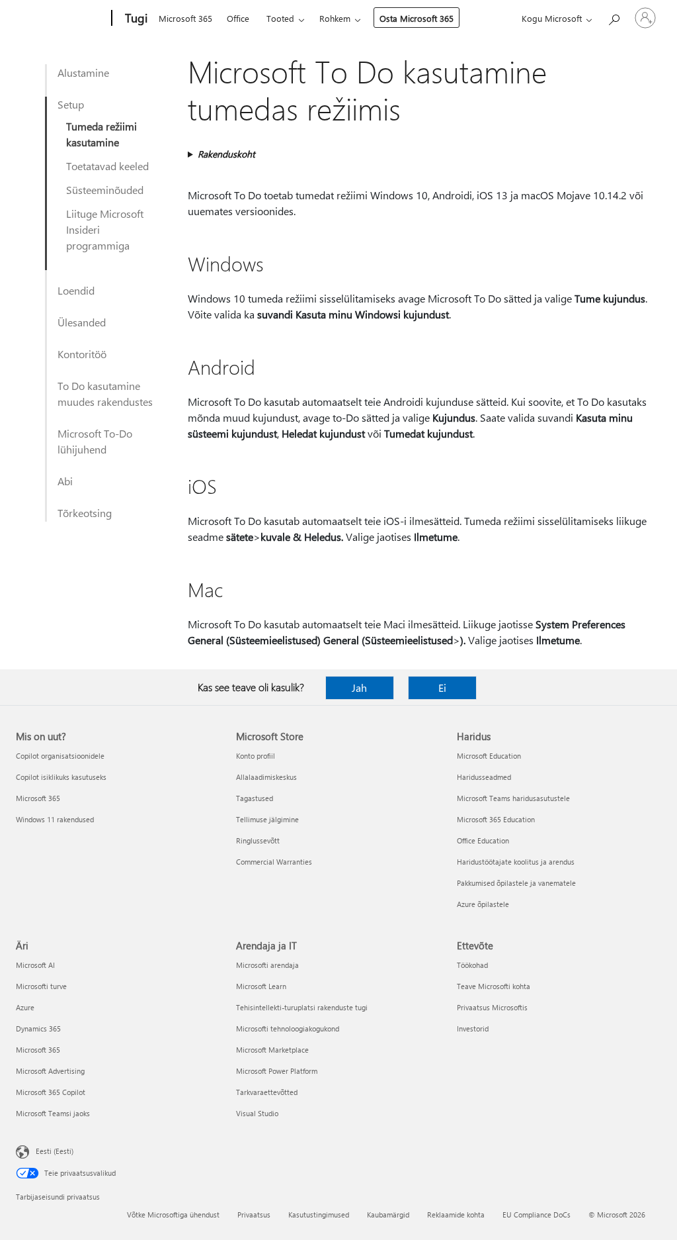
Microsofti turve (41, 986)
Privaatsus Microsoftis (492, 1007)
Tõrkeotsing (85, 513)
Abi (65, 481)
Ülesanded (82, 322)
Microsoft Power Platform (276, 1071)
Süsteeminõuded (104, 190)
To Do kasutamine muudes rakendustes (105, 393)
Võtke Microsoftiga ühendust (173, 1214)
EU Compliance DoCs (536, 1214)
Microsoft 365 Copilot (50, 1092)
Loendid (76, 290)
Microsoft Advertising (50, 1071)
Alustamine (83, 72)
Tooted (280, 18)
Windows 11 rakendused (55, 819)
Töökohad (472, 965)
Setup (71, 104)
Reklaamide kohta (456, 1214)
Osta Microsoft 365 (416, 18)
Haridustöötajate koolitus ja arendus (516, 862)
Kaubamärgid (388, 1214)
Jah (359, 687)
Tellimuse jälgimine (267, 819)
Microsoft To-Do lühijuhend (95, 441)
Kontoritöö (82, 354)
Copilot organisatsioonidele (60, 756)
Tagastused (254, 798)
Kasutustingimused (318, 1214)
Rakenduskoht (226, 154)
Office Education (483, 840)
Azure (25, 1007)
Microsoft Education (489, 756)
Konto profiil (255, 756)
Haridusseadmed (484, 777)
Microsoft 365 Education (496, 819)
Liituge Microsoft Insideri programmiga (104, 229)
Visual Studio (257, 1113)
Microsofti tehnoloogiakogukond (287, 1028)
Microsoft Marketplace (272, 1050)
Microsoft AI (35, 965)
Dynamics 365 (38, 1028)
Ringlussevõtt (258, 840)
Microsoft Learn (261, 986)
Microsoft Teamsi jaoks (53, 1113)
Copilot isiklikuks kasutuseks (61, 777)
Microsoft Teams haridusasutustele (513, 798)
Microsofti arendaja (267, 965)
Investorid (473, 1028)
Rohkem (334, 18)
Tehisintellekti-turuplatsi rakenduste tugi (302, 1007)
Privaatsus (253, 1214)
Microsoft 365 (185, 18)
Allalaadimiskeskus (266, 777)
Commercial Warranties (274, 862)
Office (238, 18)
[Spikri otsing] (613, 17)
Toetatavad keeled (107, 166)
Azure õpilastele (483, 904)
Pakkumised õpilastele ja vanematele (516, 883)
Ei (442, 687)
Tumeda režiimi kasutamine (101, 134)
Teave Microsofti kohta (493, 986)
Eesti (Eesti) (54, 1151)
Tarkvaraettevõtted (267, 1092)
